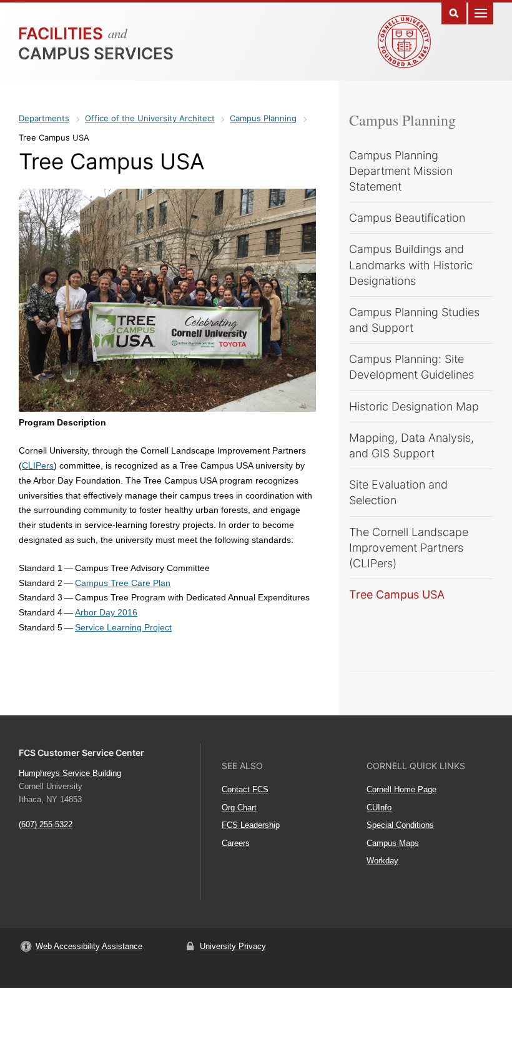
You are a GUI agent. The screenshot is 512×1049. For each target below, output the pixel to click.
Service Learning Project (123, 627)
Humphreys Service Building (70, 773)
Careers (236, 843)
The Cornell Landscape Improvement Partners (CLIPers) (408, 547)
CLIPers (38, 465)
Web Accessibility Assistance (89, 946)
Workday (382, 860)
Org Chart (239, 807)
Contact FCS (245, 789)
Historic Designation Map (414, 406)
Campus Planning (402, 120)
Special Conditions (400, 825)
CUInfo (379, 807)
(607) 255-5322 (45, 824)
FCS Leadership (251, 825)
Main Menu (480, 12)
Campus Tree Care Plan (122, 583)
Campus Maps (393, 843)
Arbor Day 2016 (106, 612)
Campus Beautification (407, 217)
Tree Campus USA (397, 594)
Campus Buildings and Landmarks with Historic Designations (411, 264)
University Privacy (233, 946)
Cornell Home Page (401, 789)
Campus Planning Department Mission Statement (401, 171)
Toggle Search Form (453, 12)
